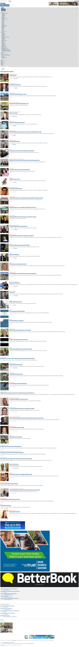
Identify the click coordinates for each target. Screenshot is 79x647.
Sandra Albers (15, 248)
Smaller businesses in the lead (15, 301)
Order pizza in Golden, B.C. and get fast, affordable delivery (9, 588)
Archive (2, 53)
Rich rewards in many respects (15, 188)
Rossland (11, 451)
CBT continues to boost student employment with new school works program (16, 458)
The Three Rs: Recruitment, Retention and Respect (19, 245)
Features (9, 643)
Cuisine (3, 34)
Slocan (3, 29)
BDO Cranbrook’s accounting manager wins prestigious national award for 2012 (25, 131)
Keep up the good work (14, 464)
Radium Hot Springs (4, 25)
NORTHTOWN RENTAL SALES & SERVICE (10, 616)
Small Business (4, 43)
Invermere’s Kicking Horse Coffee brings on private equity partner (22, 216)
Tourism (3, 44)
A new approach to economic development (18, 383)
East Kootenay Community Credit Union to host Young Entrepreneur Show (24, 160)
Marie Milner (15, 78)
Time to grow (12, 292)
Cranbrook (11, 83)
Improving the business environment (17, 122)
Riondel (3, 27)
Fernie (3, 19)
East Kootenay (4, 17)
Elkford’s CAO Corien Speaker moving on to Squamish (20, 330)
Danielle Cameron (15, 116)
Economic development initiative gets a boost (18, 339)
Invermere (3, 21)
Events (20, 643)
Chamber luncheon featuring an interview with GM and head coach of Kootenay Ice (17, 392)
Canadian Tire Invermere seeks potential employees (10, 446)
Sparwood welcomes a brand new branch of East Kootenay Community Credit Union (26, 417)
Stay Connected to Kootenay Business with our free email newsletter (9, 610)
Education (3, 35)
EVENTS (1, 619)
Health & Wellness (4, 40)
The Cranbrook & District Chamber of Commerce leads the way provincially (24, 489)
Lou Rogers (15, 182)
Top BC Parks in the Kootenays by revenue (18, 94)
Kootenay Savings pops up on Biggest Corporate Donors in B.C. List (22, 207)
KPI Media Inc (14, 640)
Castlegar (3, 14)
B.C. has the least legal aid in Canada (16, 427)
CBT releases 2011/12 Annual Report (16, 320)
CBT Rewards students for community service (18, 399)
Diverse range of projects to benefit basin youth (18, 103)
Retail (2, 42)
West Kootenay (4, 31)
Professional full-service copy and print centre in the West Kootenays (10, 591)
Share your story (12, 642)
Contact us (3, 56)
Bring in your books (13, 112)
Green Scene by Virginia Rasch (6, 50)
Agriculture (3, 32)
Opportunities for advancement (15, 436)
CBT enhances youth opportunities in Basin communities (12, 452)
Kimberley (10, 272)
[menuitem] (40, 13)
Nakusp (3, 23)
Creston (3, 16)
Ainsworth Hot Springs (5, 13)
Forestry (3, 39)
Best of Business (4, 47)
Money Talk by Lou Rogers (5, 49)
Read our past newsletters (30, 643)
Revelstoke (3, 26)
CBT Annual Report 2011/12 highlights (17, 311)
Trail (2, 30)
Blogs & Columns (16, 643)
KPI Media (5, 611)
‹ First (1, 520)
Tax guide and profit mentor (15, 84)
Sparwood (1, 357)
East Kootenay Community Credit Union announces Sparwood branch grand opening (17, 358)
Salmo (3, 28)
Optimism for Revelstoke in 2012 (15, 364)
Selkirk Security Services (7, 609)
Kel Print (5, 592)
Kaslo (2, 22)
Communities (2, 12)
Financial (3, 38)
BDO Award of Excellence (14, 141)
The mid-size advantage (14, 254)
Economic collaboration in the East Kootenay (18, 226)
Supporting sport (12, 75)
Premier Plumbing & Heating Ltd (8, 594)
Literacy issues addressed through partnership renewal (20, 348)
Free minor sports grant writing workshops (9, 483)
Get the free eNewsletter (6, 642)
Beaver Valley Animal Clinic (8, 599)
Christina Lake (4, 15)
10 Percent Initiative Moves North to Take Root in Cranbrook (21, 235)
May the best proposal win (14, 511)
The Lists (2, 46)
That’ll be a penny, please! (14, 179)
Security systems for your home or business (6, 608)
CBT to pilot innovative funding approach (17, 263)
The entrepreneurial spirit (5, 505)
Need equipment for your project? (5, 615)
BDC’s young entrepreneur (14, 282)
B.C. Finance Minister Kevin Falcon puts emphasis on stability (22, 408)
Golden (3, 20)
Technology (16, 281)
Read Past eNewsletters (5, 54)
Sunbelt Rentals (6, 614)
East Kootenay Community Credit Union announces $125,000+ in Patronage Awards (26, 197)
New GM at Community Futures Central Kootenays (19, 169)
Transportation (4, 45)
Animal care (3, 33)
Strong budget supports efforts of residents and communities (21, 150)
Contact (2, 55)
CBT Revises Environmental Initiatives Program (10, 499)
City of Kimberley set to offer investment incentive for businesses (22, 273)
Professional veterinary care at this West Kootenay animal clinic (9, 598)
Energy (3, 36)
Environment (3, 37)
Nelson (3, 24)
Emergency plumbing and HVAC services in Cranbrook (8, 593)
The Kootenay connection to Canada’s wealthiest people (20, 474)
